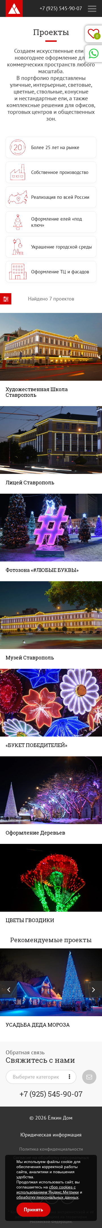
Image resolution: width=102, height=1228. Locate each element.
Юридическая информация (51, 1134)
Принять (33, 1209)
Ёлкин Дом (60, 1117)
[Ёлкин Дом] (14, 8)
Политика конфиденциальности (51, 1149)
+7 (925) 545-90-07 (61, 8)
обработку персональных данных (47, 1197)
